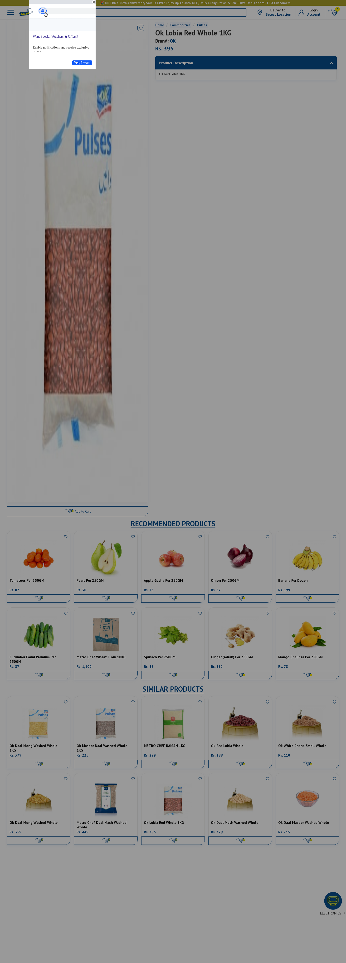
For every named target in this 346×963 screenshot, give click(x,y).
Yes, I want (82, 63)
